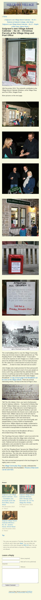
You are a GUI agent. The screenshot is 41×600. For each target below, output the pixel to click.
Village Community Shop (13, 466)
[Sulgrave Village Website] (20, 7)
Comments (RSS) (21, 592)
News (21, 543)
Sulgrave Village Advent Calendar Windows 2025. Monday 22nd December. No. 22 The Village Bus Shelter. (26, 498)
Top (3, 535)
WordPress (29, 591)
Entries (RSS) (12, 592)
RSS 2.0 (26, 545)
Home (5, 16)
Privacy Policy (29, 592)
